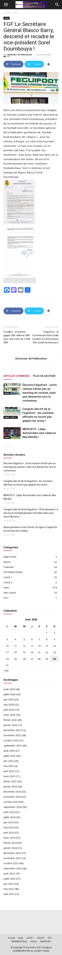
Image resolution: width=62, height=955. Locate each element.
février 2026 (10, 720)
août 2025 (9, 750)
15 (46, 645)
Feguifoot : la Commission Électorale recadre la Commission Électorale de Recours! (45, 337)
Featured (8, 567)
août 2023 (9, 873)
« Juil (5, 670)
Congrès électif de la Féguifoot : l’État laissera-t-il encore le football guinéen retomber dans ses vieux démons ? (30, 513)
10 (7, 645)
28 (39, 658)
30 (54, 658)
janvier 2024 (10, 848)
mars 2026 (9, 714)
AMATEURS (9, 556)
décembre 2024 (12, 791)
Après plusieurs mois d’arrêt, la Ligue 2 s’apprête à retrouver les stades (30, 529)
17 (7, 652)
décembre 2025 (12, 730)
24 (7, 658)
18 (15, 652)
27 (32, 658)
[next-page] (11, 446)
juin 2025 (8, 760)
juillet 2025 (9, 755)
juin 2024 (8, 822)
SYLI (5, 597)
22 (46, 652)
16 (54, 645)
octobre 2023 (10, 863)
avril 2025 (8, 771)
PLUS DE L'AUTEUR (44, 375)
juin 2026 (8, 699)
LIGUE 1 (7, 577)
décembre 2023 (12, 853)
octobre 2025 (10, 740)
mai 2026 (8, 704)
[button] (5, 4)
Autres (7, 562)
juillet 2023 (9, 878)
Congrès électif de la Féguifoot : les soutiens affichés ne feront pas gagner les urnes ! (28, 483)
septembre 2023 (12, 868)
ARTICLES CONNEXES (16, 375)
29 (46, 658)
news (16, 12)
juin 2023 (8, 883)
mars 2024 (9, 837)
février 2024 (10, 842)
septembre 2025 (12, 745)
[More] (48, 64)
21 (39, 652)
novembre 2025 (12, 735)
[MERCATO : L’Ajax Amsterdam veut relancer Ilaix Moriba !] (12, 433)
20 (32, 652)
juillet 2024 (9, 817)
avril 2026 (8, 709)
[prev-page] (5, 446)
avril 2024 (8, 832)
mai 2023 (8, 888)
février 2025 (10, 781)
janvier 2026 (10, 725)
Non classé (9, 592)
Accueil (6, 12)
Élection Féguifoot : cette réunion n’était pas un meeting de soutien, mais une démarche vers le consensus (39, 392)
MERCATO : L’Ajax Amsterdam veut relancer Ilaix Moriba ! (39, 433)
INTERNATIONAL (13, 572)
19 (24, 652)
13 (32, 645)
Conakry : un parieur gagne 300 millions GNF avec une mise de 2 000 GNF (16, 337)
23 (54, 652)
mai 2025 (8, 766)
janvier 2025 (10, 786)
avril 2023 (8, 894)
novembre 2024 (12, 796)
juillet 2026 (9, 694)
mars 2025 (9, 776)
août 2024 (9, 812)
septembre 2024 (12, 807)
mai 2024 (8, 827)
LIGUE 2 (7, 582)
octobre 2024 (10, 801)
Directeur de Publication (19, 54)
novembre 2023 (12, 858)
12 (24, 645)
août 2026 (9, 689)
